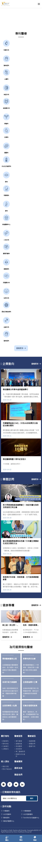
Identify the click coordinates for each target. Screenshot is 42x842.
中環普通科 (27, 811)
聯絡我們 (18, 775)
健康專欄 (32, 741)
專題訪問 (32, 744)
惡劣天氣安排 (7, 769)
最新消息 (18, 768)
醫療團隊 (18, 762)
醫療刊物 (32, 746)
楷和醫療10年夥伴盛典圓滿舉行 (15, 389)
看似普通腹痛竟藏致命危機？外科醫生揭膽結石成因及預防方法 (21, 542)
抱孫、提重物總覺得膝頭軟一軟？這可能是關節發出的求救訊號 (31, 625)
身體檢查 (19, 744)
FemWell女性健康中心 (31, 818)
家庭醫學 (19, 746)
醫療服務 (18, 736)
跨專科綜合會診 (20, 755)
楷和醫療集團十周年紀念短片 (14, 459)
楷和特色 (5, 744)
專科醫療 (19, 741)
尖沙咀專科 (7, 814)
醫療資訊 (32, 736)
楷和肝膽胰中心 (8, 821)
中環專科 (6, 811)
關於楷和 (5, 736)
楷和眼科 (6, 818)
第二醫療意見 (20, 751)
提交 (31, 798)
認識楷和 (5, 741)
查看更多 (19, 348)
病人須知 (5, 762)
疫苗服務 (19, 749)
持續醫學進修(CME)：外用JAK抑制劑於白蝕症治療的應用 (20, 424)
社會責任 (5, 746)
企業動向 (5, 749)
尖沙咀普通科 (28, 814)
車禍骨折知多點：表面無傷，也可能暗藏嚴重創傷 (21, 578)
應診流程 (5, 766)
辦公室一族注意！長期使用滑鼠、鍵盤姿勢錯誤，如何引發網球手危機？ (10, 625)
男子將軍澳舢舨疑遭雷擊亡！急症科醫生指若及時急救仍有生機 (21, 506)
